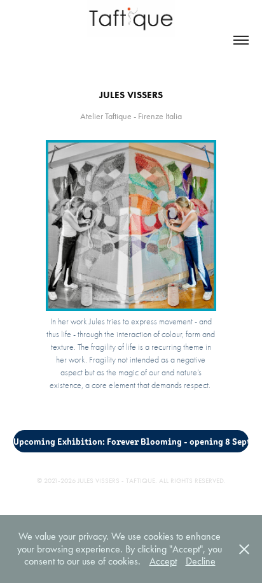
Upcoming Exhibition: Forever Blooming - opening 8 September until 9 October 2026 (131, 441)
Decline (201, 561)
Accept (163, 561)
